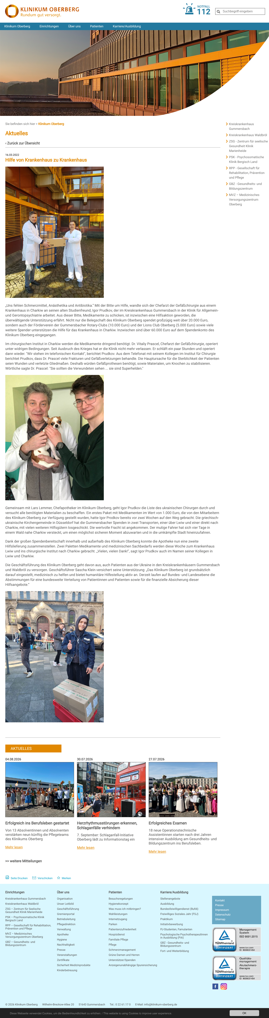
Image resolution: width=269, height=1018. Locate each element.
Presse (61, 950)
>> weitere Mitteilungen (23, 861)
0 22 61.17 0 (123, 1004)
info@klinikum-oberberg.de (160, 1004)
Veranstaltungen (67, 955)
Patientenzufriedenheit (122, 929)
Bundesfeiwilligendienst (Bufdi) (179, 909)
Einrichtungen (49, 26)
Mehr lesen (14, 847)
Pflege (112, 944)
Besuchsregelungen (121, 898)
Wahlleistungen (118, 914)
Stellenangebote (170, 898)
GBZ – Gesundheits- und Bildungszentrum (20, 943)
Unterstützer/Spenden (122, 960)
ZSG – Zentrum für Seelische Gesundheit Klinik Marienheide (23, 910)
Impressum (222, 910)
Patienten (96, 26)
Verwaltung (64, 929)
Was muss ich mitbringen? (125, 909)
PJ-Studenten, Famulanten (176, 929)
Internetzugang (118, 919)
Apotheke (63, 934)
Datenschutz (223, 914)
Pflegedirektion (66, 924)
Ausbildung (167, 903)
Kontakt (220, 900)
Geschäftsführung (68, 909)
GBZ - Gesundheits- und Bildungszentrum (174, 944)
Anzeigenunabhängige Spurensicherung (133, 965)
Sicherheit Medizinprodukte (73, 965)
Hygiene (62, 939)
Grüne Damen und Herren (124, 955)
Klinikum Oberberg (17, 26)
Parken (113, 924)
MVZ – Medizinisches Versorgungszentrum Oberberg (24, 935)
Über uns (74, 26)
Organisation (64, 898)
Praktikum (166, 919)
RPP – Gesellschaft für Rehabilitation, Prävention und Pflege (28, 927)
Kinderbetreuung (67, 970)
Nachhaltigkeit (66, 944)
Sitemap (220, 919)
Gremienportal (65, 914)
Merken (66, 878)
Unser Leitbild (65, 903)
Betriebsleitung (66, 919)
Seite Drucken (19, 878)
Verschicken (45, 878)
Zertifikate (63, 960)
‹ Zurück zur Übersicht (22, 143)
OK (244, 1013)
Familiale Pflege (118, 939)
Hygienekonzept (118, 903)
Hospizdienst (117, 934)
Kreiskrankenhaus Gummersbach (25, 898)
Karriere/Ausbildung (127, 26)
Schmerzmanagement (122, 950)
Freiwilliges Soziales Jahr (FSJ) (179, 914)
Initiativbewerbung (171, 924)
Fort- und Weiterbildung (174, 951)
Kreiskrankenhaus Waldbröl (22, 903)
